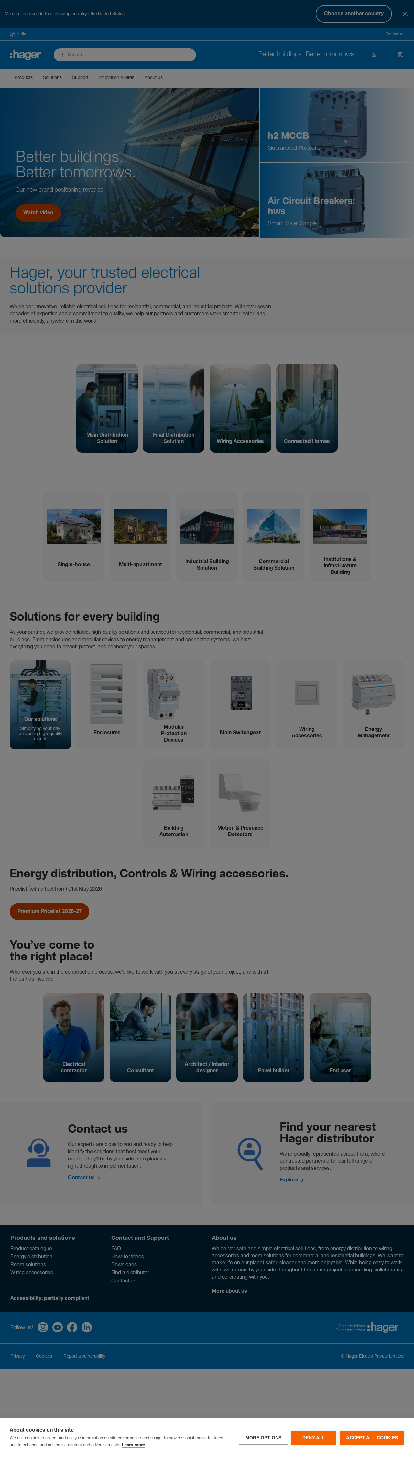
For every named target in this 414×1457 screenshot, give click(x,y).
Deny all (313, 1437)
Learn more (133, 1445)
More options (263, 1437)
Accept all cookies (372, 1437)
